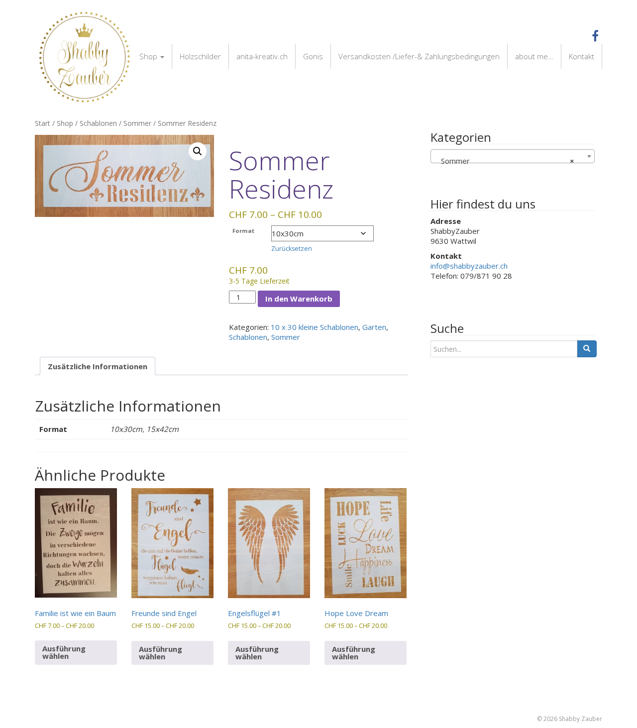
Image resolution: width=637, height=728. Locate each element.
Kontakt (581, 56)
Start (42, 123)
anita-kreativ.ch (262, 56)
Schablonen (98, 123)
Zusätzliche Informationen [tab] (97, 366)
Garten (374, 327)
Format (243, 230)
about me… (534, 56)
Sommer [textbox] (504, 161)
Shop (149, 56)
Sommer (137, 123)
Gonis (313, 56)
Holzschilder (200, 56)
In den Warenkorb (298, 299)
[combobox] (512, 156)
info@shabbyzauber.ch (469, 266)
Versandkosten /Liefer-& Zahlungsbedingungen (419, 56)
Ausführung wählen (64, 652)
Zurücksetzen (291, 248)
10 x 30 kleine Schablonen (314, 327)
